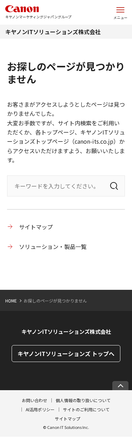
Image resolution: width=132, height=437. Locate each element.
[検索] (114, 185)
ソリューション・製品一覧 (53, 246)
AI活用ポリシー (40, 409)
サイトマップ (36, 227)
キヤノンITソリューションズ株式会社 (53, 31)
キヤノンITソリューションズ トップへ (66, 353)
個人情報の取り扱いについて (83, 400)
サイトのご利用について (86, 409)
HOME (11, 301)
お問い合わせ (34, 400)
